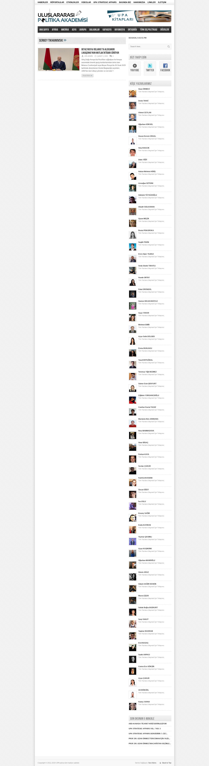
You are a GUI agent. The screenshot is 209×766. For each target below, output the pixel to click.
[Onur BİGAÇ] (133, 451)
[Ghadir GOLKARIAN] (133, 215)
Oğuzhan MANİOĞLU (146, 560)
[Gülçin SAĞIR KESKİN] (133, 592)
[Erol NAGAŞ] (133, 651)
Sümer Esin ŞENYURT (147, 384)
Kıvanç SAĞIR (144, 513)
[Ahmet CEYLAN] (133, 121)
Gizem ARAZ (143, 572)
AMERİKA (65, 29)
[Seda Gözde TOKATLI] (133, 274)
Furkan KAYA (143, 454)
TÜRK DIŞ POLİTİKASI (148, 29)
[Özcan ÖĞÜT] (133, 498)
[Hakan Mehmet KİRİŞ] (133, 180)
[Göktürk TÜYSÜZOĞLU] (133, 203)
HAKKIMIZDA (139, 2)
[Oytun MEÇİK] (133, 227)
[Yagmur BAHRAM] (133, 639)
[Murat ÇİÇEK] (133, 604)
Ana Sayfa (44, 29)
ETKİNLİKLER (73, 2)
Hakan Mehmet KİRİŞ (147, 172)
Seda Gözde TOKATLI (147, 266)
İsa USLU (142, 501)
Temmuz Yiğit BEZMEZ (147, 372)
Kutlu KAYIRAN (144, 525)
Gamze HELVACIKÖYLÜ (148, 301)
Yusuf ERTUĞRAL (145, 360)
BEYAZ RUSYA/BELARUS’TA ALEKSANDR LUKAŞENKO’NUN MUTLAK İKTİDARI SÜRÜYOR (100, 51)
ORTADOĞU (132, 29)
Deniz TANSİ (143, 101)
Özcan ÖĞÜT (143, 490)
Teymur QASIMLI (145, 537)
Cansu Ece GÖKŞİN (146, 666)
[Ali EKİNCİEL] (133, 698)
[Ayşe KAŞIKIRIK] (133, 557)
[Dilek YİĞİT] (133, 168)
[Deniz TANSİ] (133, 109)
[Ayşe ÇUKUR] (133, 686)
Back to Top (166, 763)
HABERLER (43, 2)
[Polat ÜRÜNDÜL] (133, 297)
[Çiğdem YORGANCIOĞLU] (133, 404)
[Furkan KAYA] (133, 462)
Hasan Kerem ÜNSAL (147, 136)
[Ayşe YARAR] (133, 321)
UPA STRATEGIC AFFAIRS (105, 2)
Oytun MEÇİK (143, 219)
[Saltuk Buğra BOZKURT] (133, 616)
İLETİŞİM (162, 2)
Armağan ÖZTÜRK (145, 183)
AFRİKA (55, 29)
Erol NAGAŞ (143, 643)
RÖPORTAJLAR (57, 2)
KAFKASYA (107, 29)
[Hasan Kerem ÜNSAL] (133, 144)
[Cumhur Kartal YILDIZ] (133, 415)
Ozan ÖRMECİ (144, 89)
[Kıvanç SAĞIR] (133, 521)
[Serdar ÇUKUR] (133, 474)
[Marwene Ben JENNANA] (133, 427)
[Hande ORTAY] (133, 286)
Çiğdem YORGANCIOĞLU (148, 395)
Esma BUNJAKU (145, 348)
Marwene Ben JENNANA (148, 419)
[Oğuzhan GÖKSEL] (133, 132)
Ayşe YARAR (143, 313)
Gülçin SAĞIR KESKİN (147, 584)
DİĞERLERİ (164, 29)
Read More (87, 75)
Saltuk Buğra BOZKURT (148, 608)
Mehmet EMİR (144, 325)
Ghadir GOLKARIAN (146, 207)
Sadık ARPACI (144, 655)
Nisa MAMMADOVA (146, 431)
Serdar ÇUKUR (144, 466)
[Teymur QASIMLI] (133, 545)
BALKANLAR (94, 29)
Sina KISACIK (143, 148)
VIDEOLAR (86, 2)
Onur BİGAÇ (143, 443)
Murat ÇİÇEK (143, 596)
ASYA (74, 29)
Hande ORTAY (144, 278)
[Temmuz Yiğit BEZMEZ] (133, 380)
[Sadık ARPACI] (133, 663)
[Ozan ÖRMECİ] (133, 97)
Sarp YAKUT (143, 619)
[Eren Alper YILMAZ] (133, 262)
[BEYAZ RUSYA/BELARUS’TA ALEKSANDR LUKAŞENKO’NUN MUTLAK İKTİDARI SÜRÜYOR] (59, 72)
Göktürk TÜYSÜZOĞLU (147, 195)
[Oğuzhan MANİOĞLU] (133, 568)
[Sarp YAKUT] (133, 627)
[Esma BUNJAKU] (133, 356)
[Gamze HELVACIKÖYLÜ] (133, 309)
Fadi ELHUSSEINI (145, 478)
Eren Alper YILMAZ (146, 254)
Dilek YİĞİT (142, 160)
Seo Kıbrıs (152, 763)
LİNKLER (152, 2)
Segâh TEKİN (143, 242)
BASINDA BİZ (125, 2)
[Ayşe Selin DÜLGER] (133, 345)
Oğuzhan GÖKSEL (145, 124)
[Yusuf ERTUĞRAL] (133, 368)
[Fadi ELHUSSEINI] (133, 486)
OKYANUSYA (120, 29)
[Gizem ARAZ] (133, 580)
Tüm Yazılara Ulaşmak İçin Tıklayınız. (151, 91)
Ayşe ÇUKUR (143, 678)
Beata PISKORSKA (146, 230)
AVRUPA (82, 29)
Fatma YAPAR (144, 702)
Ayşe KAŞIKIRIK (145, 549)
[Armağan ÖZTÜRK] (133, 191)
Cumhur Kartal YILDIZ (147, 407)
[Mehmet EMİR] (133, 333)
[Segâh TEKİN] (133, 250)
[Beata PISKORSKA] (133, 239)
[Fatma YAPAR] (133, 710)
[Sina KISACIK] (133, 156)
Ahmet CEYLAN (144, 113)
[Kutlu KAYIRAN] (133, 533)
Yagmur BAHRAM (145, 631)
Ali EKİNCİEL (143, 690)
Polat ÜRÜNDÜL (145, 289)
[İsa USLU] (133, 510)
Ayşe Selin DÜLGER (146, 336)
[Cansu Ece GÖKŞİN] (133, 675)
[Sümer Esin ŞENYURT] (133, 392)
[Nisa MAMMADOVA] (133, 439)
